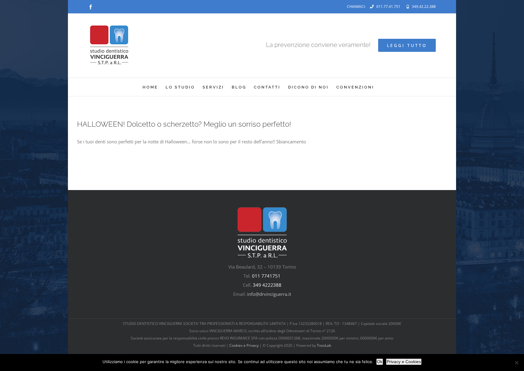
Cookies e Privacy (244, 345)
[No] (516, 362)
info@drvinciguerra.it (269, 294)
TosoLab (324, 345)
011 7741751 (266, 276)
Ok (379, 361)
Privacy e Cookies (404, 361)
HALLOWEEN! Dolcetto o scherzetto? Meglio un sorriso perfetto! (184, 124)
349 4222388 (267, 285)
